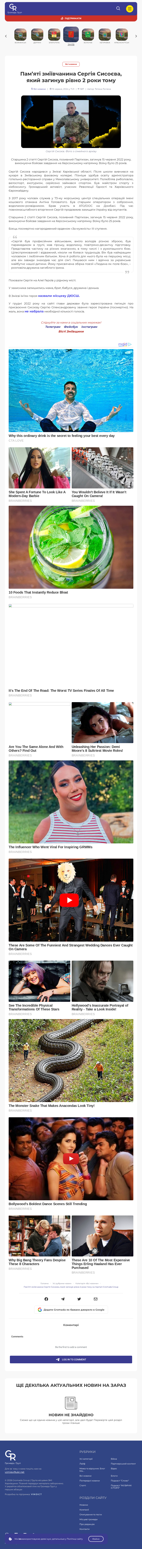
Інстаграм (89, 327)
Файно (96, 1539)
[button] (46, 1299)
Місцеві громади (88, 1519)
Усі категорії (85, 1459)
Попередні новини (89, 1480)
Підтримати (73, 18)
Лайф (82, 1463)
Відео (114, 1468)
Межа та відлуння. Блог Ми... (92, 1469)
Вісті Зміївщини (71, 331)
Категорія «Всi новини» (87, 1283)
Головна (44, 1283)
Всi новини (71, 64)
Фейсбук (71, 327)
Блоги (114, 1475)
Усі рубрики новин (62, 1283)
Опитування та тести (90, 1514)
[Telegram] (63, 1299)
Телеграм (52, 327)
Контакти (84, 1529)
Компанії (84, 1509)
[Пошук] (118, 9)
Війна (114, 1459)
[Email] (96, 1299)
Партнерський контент (123, 1463)
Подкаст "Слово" (120, 1480)
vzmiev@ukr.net (14, 1472)
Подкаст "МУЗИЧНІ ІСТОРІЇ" (121, 1486)
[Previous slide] (6, 36)
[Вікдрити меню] (129, 8)
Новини (83, 1505)
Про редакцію (87, 1524)
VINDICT (36, 1494)
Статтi (82, 1485)
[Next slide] (136, 36)
